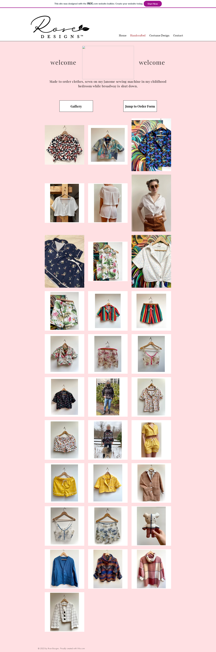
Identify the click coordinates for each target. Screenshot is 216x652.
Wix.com (81, 648)
